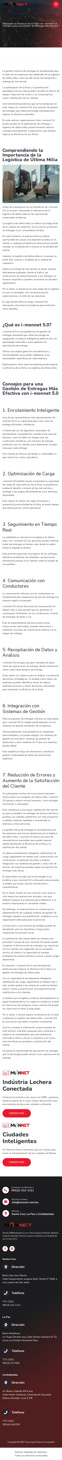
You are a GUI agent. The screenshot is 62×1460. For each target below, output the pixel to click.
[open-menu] (56, 4)
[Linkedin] (12, 1248)
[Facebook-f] (5, 1248)
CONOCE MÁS (16, 1113)
